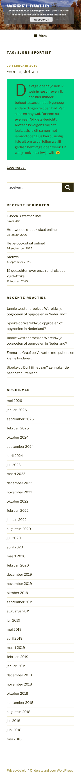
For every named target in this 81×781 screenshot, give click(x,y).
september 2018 (20, 703)
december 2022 (19, 483)
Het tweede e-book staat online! (32, 230)
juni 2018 (14, 730)
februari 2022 (18, 511)
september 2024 (20, 447)
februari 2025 (18, 428)
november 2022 (19, 492)
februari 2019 (17, 657)
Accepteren (41, 19)
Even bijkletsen (22, 71)
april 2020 (15, 547)
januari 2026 (17, 410)
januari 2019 (16, 666)
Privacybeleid (16, 770)
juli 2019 (13, 620)
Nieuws (13, 257)
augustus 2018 (18, 712)
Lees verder (16, 168)
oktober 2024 (18, 437)
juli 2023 (14, 465)
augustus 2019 (18, 611)
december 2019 (19, 575)
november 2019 (19, 584)
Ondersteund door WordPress (51, 770)
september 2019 (20, 602)
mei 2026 (14, 401)
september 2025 (20, 419)
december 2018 (19, 675)
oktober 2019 (17, 593)
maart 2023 (16, 474)
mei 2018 (14, 739)
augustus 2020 (19, 529)
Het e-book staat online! (26, 243)
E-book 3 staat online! (24, 216)
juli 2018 (13, 721)
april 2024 (15, 456)
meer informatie (56, 14)
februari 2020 (18, 565)
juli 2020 (14, 538)
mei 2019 (14, 630)
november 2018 (19, 684)
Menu (43, 36)
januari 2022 (17, 520)
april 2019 (14, 639)
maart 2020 (16, 556)
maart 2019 (16, 648)
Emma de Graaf (19, 353)
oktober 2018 (17, 694)
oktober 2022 (17, 501)
